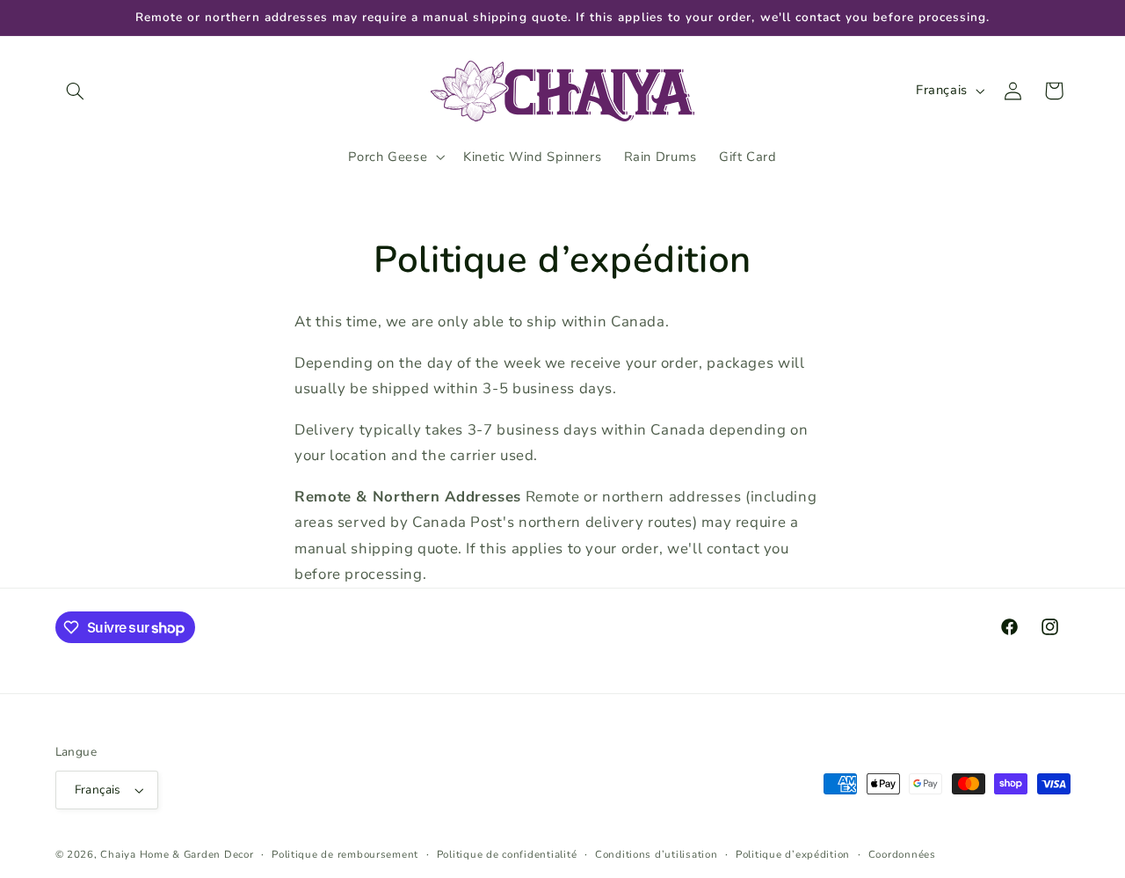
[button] (75, 90)
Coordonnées (902, 854)
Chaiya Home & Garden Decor (176, 854)
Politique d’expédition (793, 854)
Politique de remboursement (345, 854)
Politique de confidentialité (507, 854)
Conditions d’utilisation (656, 854)
